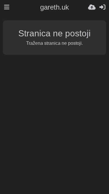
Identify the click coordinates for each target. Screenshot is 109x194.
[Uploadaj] (92, 7)
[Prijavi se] (102, 7)
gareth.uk (54, 7)
